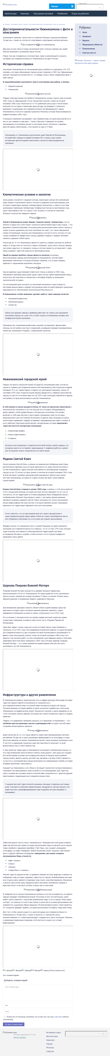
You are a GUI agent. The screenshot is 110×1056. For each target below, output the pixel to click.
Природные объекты (92, 44)
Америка (86, 36)
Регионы (50, 1047)
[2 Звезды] (17, 970)
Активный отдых (53, 1032)
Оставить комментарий (13, 1024)
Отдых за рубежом (80, 13)
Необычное (62, 13)
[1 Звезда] (7, 970)
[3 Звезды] (26, 970)
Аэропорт (25, 13)
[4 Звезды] (35, 970)
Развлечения (88, 48)
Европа (85, 40)
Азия (84, 32)
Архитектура (10, 13)
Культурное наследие (43, 13)
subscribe (58, 1016)
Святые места (89, 52)
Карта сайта (82, 3)
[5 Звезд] (44, 970)
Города (54, 6)
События (50, 1051)
